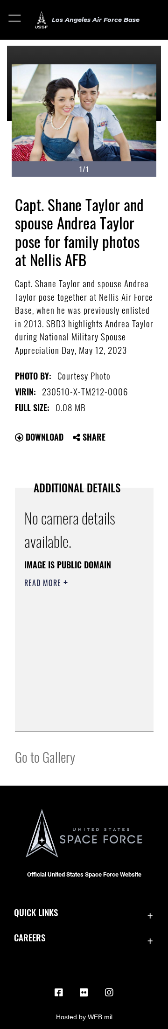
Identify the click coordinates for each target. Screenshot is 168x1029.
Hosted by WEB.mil (84, 1017)
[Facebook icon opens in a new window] (59, 993)
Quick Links (36, 912)
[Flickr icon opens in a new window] (84, 993)
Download (43, 437)
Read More (43, 582)
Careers (29, 937)
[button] (15, 20)
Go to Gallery (45, 756)
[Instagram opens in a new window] (109, 993)
